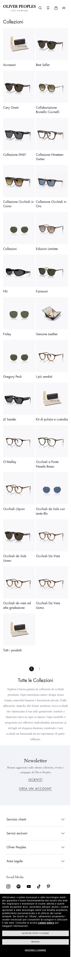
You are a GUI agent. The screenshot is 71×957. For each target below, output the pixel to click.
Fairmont (40, 282)
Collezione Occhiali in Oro (50, 198)
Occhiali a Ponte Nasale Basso (46, 454)
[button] (63, 8)
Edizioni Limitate (45, 241)
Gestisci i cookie (34, 950)
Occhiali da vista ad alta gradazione (17, 591)
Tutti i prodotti (12, 634)
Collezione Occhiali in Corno (18, 198)
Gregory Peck (12, 364)
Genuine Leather (45, 323)
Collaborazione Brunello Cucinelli (46, 107)
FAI (5, 282)
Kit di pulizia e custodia (44, 408)
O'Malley (9, 451)
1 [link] (30, 652)
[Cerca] (40, 8)
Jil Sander (9, 406)
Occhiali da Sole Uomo (14, 545)
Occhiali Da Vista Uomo (47, 591)
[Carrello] (55, 8)
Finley (7, 323)
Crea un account (34, 788)
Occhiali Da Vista (47, 542)
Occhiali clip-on (14, 497)
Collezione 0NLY (14, 150)
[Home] (19, 8)
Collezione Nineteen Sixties (48, 152)
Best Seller (41, 63)
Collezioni (10, 241)
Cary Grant (11, 104)
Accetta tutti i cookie (34, 933)
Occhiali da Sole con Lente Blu (49, 499)
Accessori (9, 63)
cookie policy (32, 922)
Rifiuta (34, 942)
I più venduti (43, 364)
